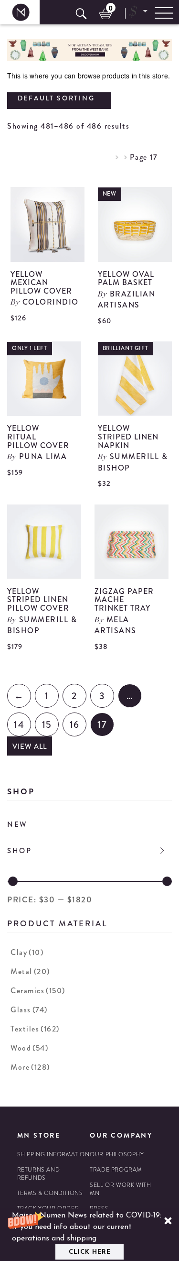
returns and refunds (38, 1174)
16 (75, 725)
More (30, 1067)
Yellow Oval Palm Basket (126, 278)
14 (19, 725)
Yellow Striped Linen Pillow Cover (38, 600)
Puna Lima (43, 456)
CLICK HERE (90, 1252)
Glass (29, 1009)
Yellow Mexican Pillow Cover (42, 282)
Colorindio (50, 301)
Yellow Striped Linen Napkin (128, 436)
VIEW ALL (29, 746)
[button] (89, 1234)
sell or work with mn (120, 1189)
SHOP (19, 850)
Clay (27, 952)
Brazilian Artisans (126, 299)
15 (47, 725)
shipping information (53, 1155)
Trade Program (116, 1170)
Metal (30, 971)
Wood (29, 1047)
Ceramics (38, 990)
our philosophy (117, 1155)
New (17, 824)
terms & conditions (50, 1193)
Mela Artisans (116, 625)
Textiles (35, 1028)
